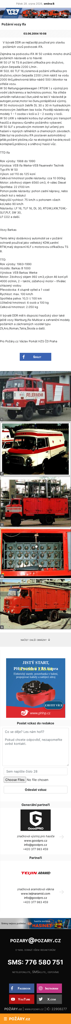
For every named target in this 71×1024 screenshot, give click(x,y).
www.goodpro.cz (35, 840)
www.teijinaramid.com (35, 893)
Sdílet (37, 357)
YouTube (24, 999)
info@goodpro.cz (35, 844)
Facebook (24, 988)
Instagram (51, 988)
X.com (51, 999)
